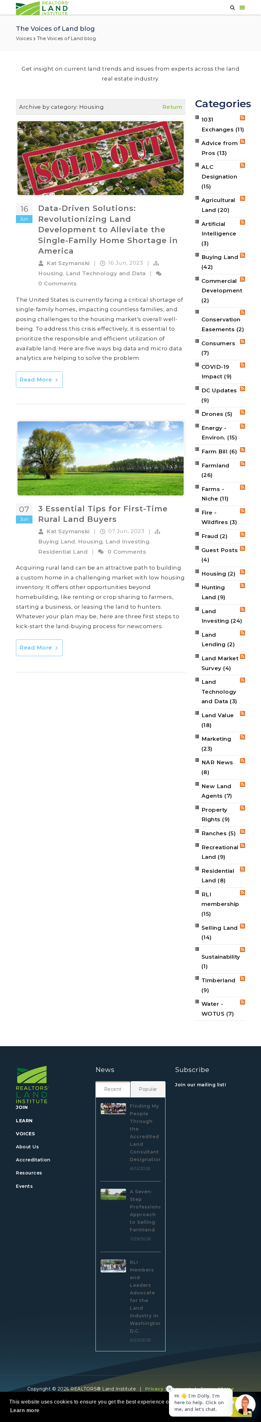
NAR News (217, 767)
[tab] (112, 1089)
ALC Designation (219, 177)
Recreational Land (220, 852)
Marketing (216, 744)
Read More (36, 379)
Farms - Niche (215, 494)
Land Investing (127, 541)
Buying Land (56, 541)
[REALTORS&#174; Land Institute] (42, 7)
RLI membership (220, 904)
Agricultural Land (218, 205)
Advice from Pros (219, 148)
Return (172, 107)
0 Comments (57, 283)
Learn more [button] (24, 1410)
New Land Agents (216, 791)
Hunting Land (213, 592)
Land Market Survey (220, 663)
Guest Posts (219, 555)
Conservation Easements (222, 324)
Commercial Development (222, 291)
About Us (27, 1147)
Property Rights (215, 815)
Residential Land (63, 552)
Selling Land (219, 933)
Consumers (218, 348)
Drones (217, 414)
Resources (29, 1173)
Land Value (217, 720)
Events (24, 1186)
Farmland (215, 470)
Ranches (218, 833)
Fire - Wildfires (219, 517)
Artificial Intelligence (218, 234)
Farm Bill (219, 451)
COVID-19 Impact (216, 372)
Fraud (214, 536)
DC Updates (219, 395)
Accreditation (33, 1160)
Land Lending (218, 640)
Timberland (218, 985)
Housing (50, 273)
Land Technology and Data (106, 273)
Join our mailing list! (200, 1085)
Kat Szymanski (68, 263)
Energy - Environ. (219, 433)
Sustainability (220, 962)
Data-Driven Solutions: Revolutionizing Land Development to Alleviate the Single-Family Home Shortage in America (108, 230)
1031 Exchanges (222, 124)
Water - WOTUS (217, 1009)
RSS (242, 117)
